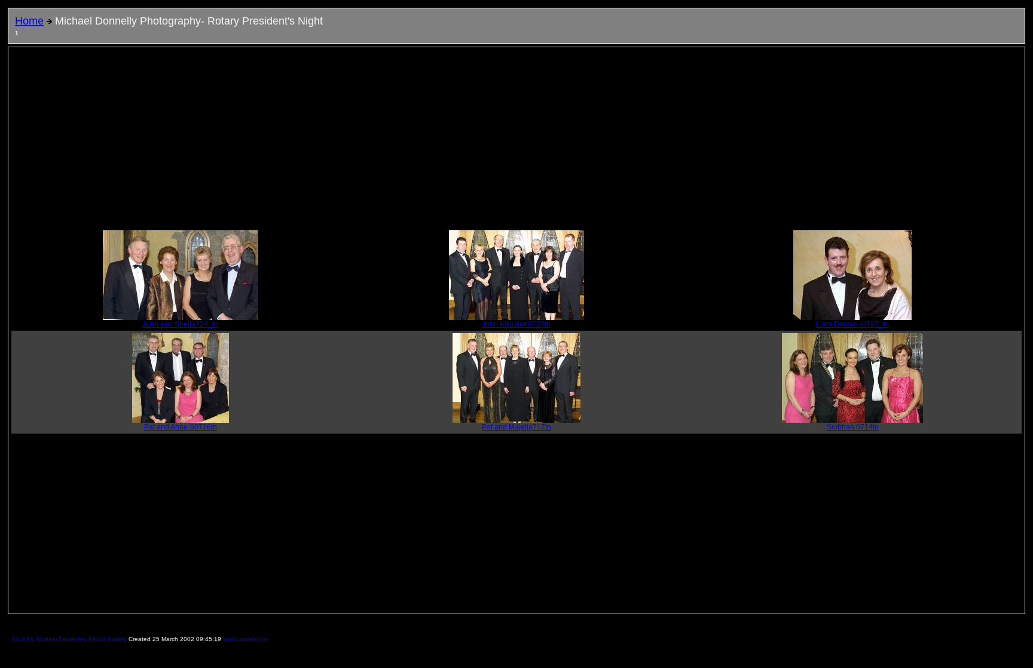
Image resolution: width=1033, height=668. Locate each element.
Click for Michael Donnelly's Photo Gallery (69, 639)
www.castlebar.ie (245, 639)
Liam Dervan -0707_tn (852, 324)
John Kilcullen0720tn (516, 324)
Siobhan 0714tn (853, 427)
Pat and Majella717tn (516, 427)
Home (29, 21)
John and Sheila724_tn (180, 324)
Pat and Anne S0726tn (180, 427)
